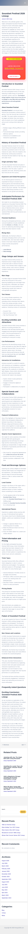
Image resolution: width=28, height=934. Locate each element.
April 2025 (5, 892)
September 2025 (6, 879)
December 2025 (6, 874)
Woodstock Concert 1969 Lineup (11, 832)
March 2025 (5, 895)
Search (3, 809)
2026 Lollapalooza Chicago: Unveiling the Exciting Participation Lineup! (12, 778)
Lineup (10, 18)
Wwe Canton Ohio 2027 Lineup (10, 830)
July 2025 (4, 884)
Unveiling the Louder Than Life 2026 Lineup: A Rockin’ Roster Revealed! (13, 767)
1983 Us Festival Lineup (8, 824)
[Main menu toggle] (25, 3)
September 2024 (6, 898)
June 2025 (5, 887)
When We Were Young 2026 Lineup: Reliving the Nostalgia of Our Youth (14, 788)
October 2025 (6, 876)
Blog (3, 910)
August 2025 (5, 882)
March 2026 (5, 866)
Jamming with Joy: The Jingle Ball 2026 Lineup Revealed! (13, 757)
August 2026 (5, 860)
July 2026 (4, 863)
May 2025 (4, 890)
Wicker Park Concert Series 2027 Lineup (13, 835)
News (3, 915)
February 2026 (6, 868)
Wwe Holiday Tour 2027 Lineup (10, 827)
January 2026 (5, 871)
